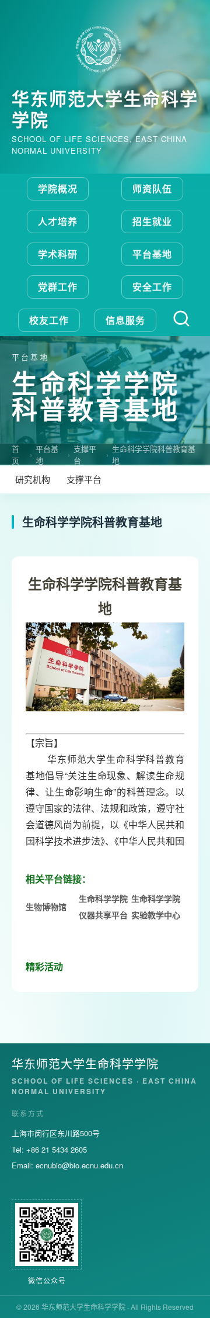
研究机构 (32, 479)
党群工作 (58, 286)
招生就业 (152, 221)
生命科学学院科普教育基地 (153, 454)
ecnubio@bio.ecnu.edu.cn (79, 1165)
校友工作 (49, 320)
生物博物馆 (46, 906)
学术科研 (58, 254)
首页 (15, 454)
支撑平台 (85, 454)
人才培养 (58, 221)
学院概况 (58, 188)
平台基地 (152, 254)
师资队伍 (152, 188)
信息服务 (125, 320)
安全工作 (152, 286)
